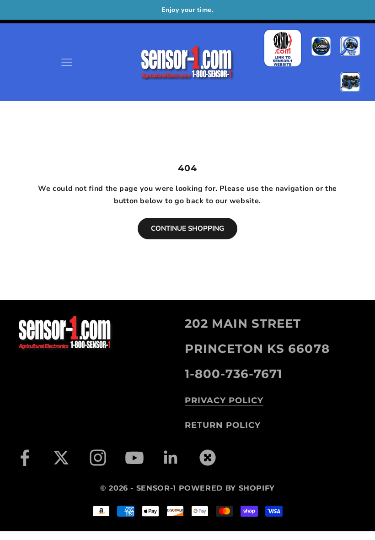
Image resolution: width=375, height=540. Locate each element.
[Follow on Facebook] (25, 458)
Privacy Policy (224, 400)
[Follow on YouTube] (134, 458)
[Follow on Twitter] (61, 458)
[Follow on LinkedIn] (171, 458)
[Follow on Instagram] (98, 458)
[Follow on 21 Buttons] (208, 458)
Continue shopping (187, 228)
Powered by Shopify (227, 488)
